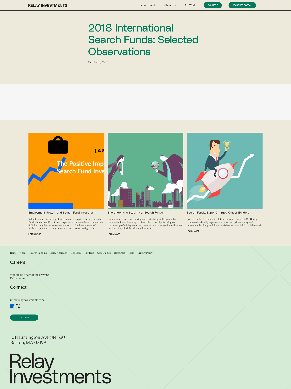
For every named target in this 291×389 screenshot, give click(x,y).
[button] (148, 5)
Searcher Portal (242, 5)
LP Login (24, 318)
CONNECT (213, 5)
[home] (47, 5)
